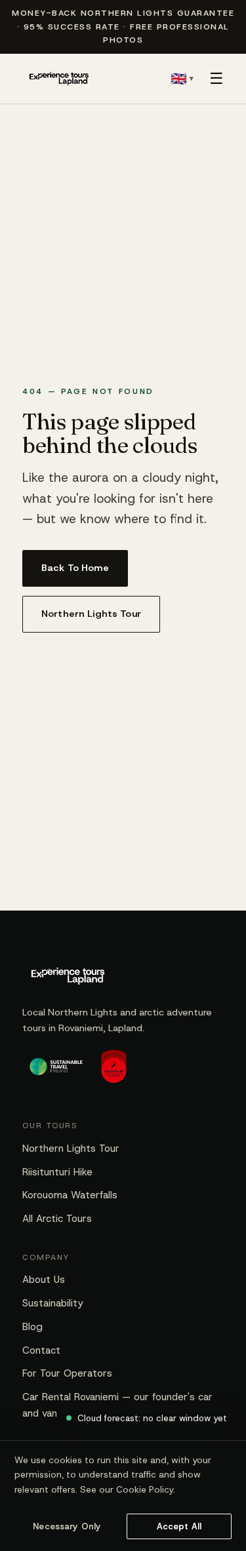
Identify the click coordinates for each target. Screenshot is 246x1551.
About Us (43, 1279)
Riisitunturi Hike (57, 1172)
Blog (32, 1326)
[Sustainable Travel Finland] (56, 1072)
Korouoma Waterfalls (69, 1195)
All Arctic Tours (57, 1218)
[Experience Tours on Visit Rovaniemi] (113, 1072)
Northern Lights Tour (91, 613)
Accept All (179, 1526)
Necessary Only (67, 1526)
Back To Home (75, 567)
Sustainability (52, 1303)
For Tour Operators (67, 1373)
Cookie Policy (144, 1489)
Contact (41, 1350)
